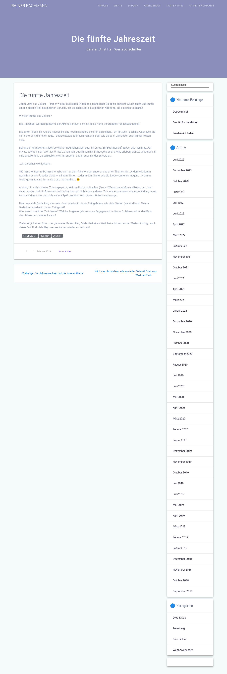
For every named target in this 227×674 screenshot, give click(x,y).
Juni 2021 (178, 278)
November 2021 (182, 256)
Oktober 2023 (181, 181)
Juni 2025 (178, 159)
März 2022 (179, 235)
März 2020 (179, 418)
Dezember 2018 (182, 558)
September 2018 (182, 591)
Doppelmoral (180, 111)
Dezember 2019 (182, 451)
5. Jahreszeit (29, 236)
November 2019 (182, 461)
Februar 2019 (180, 537)
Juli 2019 (178, 483)
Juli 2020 (178, 375)
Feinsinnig (179, 628)
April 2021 (179, 289)
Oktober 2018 (181, 580)
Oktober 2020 (181, 343)
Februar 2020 (180, 429)
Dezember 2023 (182, 170)
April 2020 (179, 407)
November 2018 (182, 569)
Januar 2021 (180, 310)
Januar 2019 (180, 548)
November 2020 (182, 332)
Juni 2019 (178, 494)
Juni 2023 (178, 192)
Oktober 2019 (181, 472)
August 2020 (180, 364)
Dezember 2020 (182, 321)
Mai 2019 (178, 504)
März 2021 (179, 299)
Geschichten (180, 639)
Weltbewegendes (183, 650)
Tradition (44, 236)
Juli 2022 (178, 202)
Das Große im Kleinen (185, 122)
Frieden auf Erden (183, 133)
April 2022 (179, 224)
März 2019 (179, 526)
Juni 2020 (178, 386)
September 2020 (182, 353)
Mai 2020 (178, 397)
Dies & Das (65, 251)
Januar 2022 (180, 246)
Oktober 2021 (181, 267)
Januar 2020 (180, 440)
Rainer (29, 6)
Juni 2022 (178, 213)
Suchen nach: (178, 84)
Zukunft (57, 236)
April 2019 (179, 515)
